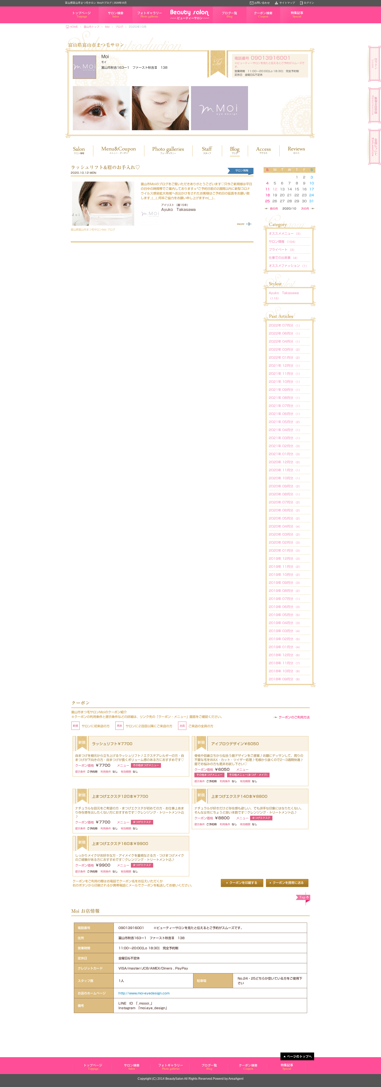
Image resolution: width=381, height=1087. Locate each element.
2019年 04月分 (285, 622)
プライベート (282, 249)
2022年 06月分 (285, 333)
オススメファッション (288, 265)
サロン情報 (283, 241)
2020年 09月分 (285, 486)
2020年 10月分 (285, 478)
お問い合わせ (262, 2)
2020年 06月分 (285, 510)
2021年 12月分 (285, 365)
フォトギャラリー (170, 1067)
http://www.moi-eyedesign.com (144, 993)
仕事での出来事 (284, 257)
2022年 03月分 (285, 349)
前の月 (274, 208)
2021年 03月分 (285, 437)
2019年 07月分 (285, 598)
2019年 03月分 (285, 630)
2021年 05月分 (285, 421)
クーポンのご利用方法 (294, 717)
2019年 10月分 (285, 574)
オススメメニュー (285, 233)
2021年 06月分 (285, 413)
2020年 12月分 (285, 461)
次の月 (305, 208)
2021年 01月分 (285, 453)
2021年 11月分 (285, 373)
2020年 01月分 (285, 550)
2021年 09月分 (285, 389)
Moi (107, 26)
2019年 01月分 (285, 646)
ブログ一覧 (209, 1067)
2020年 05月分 (285, 518)
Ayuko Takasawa (178, 209)
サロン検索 (131, 1067)
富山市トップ (91, 26)
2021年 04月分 (285, 429)
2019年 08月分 (285, 590)
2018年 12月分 (285, 654)
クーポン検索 (248, 1067)
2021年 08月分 (285, 397)
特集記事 (287, 1067)
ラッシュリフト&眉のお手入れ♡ (105, 167)
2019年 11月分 (285, 566)
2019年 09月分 (285, 582)
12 (274, 189)
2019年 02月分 (285, 638)
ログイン (309, 2)
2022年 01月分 (285, 357)
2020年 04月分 (285, 526)
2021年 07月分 (285, 405)
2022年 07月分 (285, 325)
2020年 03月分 (285, 534)
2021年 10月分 (285, 381)
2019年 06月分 (285, 606)
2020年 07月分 (285, 502)
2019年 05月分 (285, 614)
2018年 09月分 (285, 679)
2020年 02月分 (285, 542)
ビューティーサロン (92, 1067)
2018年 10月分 (285, 671)
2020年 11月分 (285, 470)
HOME (74, 26)
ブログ (119, 26)
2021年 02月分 (285, 445)
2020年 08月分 (285, 494)
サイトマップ (287, 2)
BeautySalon (174, 1079)
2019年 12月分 (285, 558)
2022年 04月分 (285, 341)
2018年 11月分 (285, 662)
